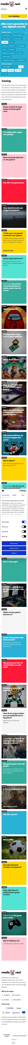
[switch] (24, 526)
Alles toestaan (14, 543)
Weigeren (14, 553)
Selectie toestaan (14, 548)
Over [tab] (23, 495)
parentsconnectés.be (20, 1035)
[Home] (10, 4)
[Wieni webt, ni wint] (14, 1042)
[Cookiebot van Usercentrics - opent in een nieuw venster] (19, 491)
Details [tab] (14, 495)
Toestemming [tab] (5, 495)
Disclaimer (14, 1039)
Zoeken (4, 9)
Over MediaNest (14, 16)
